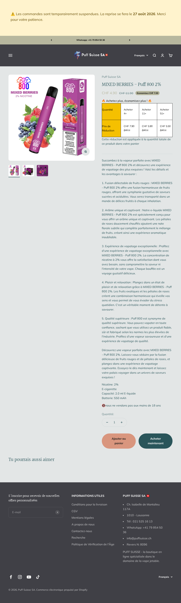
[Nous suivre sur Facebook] (10, 577)
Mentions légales (83, 517)
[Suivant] (129, 40)
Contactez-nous (82, 531)
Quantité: (108, 414)
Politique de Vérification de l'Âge (93, 544)
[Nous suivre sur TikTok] (38, 577)
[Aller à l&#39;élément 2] (28, 171)
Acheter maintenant (156, 441)
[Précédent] (51, 40)
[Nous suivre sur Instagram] (19, 577)
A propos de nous (83, 524)
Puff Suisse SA (111, 77)
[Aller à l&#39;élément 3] (42, 171)
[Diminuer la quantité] (107, 422)
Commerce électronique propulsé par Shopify (61, 589)
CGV (75, 511)
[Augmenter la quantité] (121, 422)
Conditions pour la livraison (89, 504)
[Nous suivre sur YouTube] (29, 577)
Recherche (78, 537)
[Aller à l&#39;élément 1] (14, 171)
